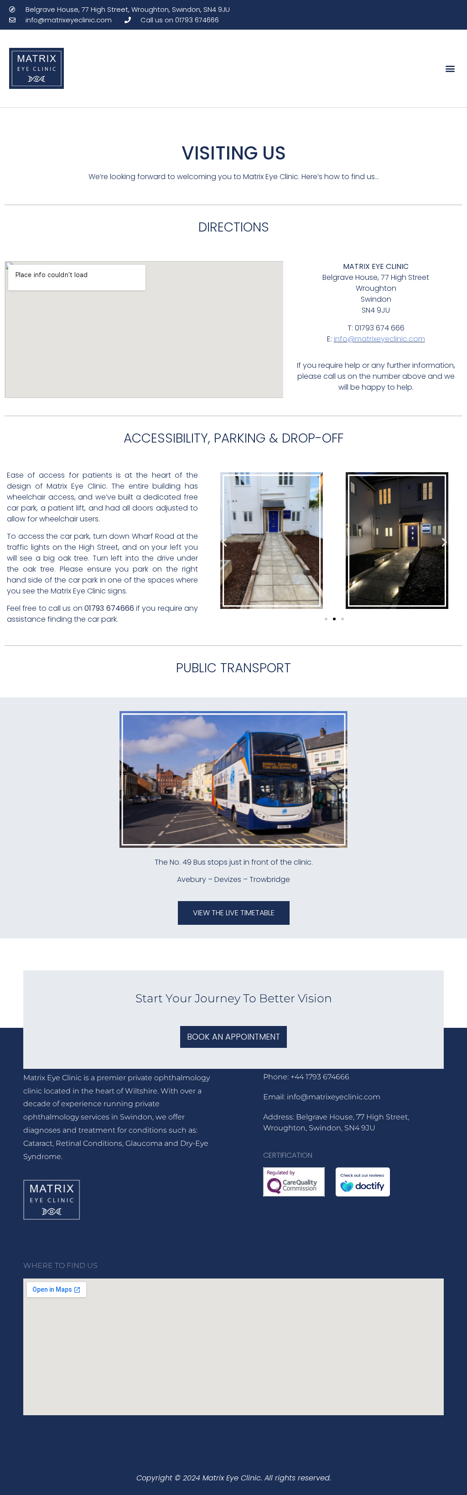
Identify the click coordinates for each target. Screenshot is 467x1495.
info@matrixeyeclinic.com (379, 339)
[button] (450, 68)
